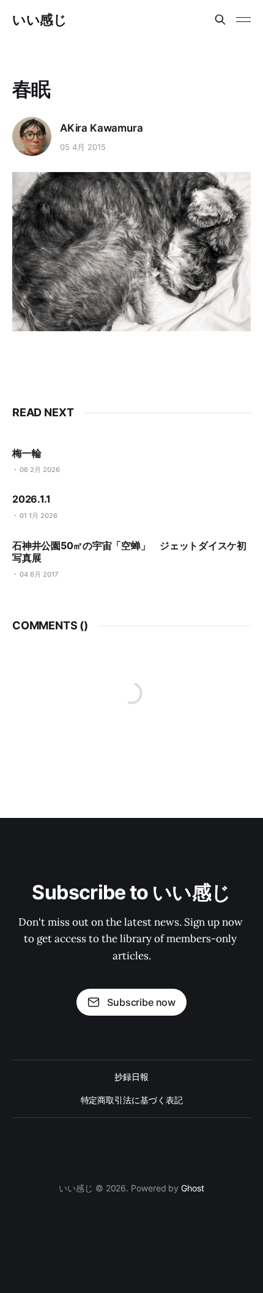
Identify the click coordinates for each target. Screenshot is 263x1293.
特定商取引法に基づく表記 (132, 1100)
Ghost (192, 1188)
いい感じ (39, 19)
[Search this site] (220, 19)
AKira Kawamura (101, 128)
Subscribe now (141, 1002)
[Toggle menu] (243, 19)
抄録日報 (131, 1076)
